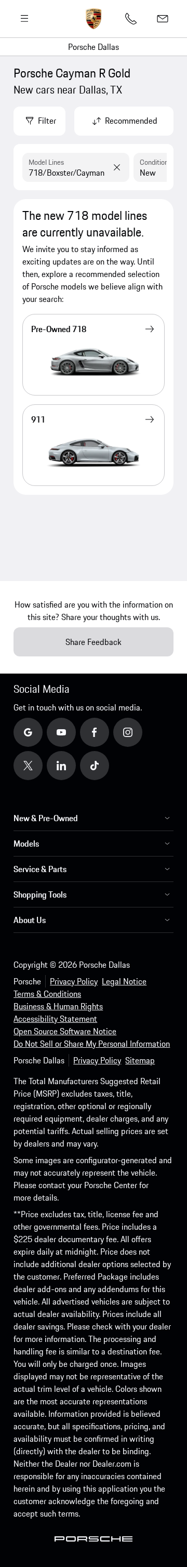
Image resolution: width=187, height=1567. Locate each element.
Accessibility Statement (55, 1018)
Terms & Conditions (47, 993)
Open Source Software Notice (65, 1031)
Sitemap (140, 1060)
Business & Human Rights (58, 1006)
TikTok (106, 765)
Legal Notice (124, 981)
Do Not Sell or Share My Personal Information (92, 1043)
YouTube (75, 732)
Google (40, 732)
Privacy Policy (74, 981)
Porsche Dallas (93, 47)
